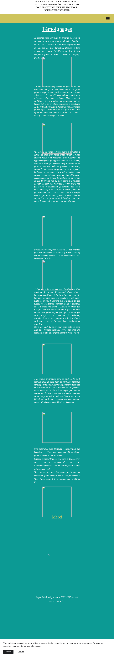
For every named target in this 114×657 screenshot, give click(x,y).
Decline (21, 652)
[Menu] (108, 18)
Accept (8, 652)
